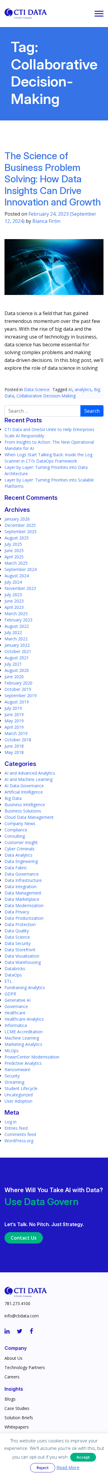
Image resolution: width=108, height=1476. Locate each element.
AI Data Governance (24, 785)
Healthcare (15, 1013)
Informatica (15, 1025)
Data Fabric (15, 867)
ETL (8, 981)
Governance (16, 1006)
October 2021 (17, 651)
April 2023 (14, 607)
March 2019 (16, 733)
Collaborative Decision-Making (46, 396)
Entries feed (16, 1128)
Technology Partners (24, 1367)
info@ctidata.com (21, 1316)
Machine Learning (21, 1038)
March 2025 (16, 563)
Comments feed (20, 1134)
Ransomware (17, 1069)
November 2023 (20, 588)
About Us (13, 1358)
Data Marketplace (21, 899)
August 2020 (16, 670)
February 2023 (18, 620)
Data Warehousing (22, 962)
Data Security (17, 943)
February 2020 (18, 683)
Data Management (22, 893)
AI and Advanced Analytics (29, 773)
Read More (68, 1467)
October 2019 (17, 689)
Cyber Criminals (19, 849)
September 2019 (20, 695)
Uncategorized (18, 1095)
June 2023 (14, 601)
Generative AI (17, 1000)
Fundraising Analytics (24, 987)
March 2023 (16, 613)
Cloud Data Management (29, 817)
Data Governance (21, 874)
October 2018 (17, 740)
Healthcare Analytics (24, 1019)
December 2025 (20, 525)
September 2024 (20, 569)
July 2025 (13, 544)
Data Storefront (19, 949)
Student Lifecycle (21, 1088)
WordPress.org (18, 1140)
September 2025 (20, 531)
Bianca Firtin (46, 221)
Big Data (13, 798)
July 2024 (13, 582)
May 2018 (14, 752)
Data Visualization (21, 956)
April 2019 (14, 727)
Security (12, 1076)
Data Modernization (24, 905)
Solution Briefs (18, 1417)
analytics (83, 389)
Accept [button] (83, 1457)
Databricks (14, 968)
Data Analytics (18, 855)
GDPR (10, 994)
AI (70, 389)
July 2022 (13, 632)
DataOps (13, 975)
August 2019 (16, 702)
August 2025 (16, 538)
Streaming (14, 1082)
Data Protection (20, 924)
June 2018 (14, 746)
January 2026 (17, 519)
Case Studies (16, 1408)
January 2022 (17, 645)
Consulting (14, 836)
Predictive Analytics (23, 1063)
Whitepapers (16, 1427)
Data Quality (16, 931)
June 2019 (14, 714)
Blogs (10, 1399)
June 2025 (14, 550)
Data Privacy (16, 912)
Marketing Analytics (23, 1044)
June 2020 (14, 676)
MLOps (11, 1050)
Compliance (15, 830)
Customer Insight (21, 842)
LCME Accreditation (23, 1031)
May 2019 (14, 721)
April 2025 (14, 557)
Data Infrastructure (23, 880)
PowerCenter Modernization (31, 1057)
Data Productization (24, 918)
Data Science (37, 389)
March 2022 (16, 639)
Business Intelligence (24, 804)
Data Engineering (21, 861)
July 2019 (13, 708)
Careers (12, 1377)
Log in (10, 1122)
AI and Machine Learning (28, 779)
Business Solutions (22, 811)
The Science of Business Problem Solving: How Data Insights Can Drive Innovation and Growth (52, 179)
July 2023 (13, 594)
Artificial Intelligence (23, 792)
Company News (19, 823)
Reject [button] (43, 1467)
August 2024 (16, 576)
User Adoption (18, 1101)
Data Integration (20, 886)
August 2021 (16, 658)
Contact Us (24, 1238)
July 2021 (13, 664)
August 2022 (16, 626)
